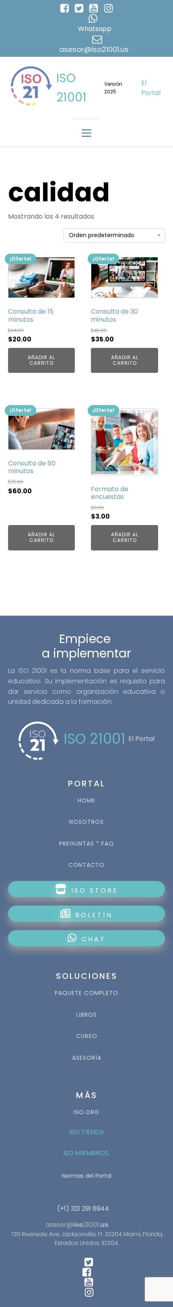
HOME (86, 801)
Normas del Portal (86, 1176)
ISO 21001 (71, 87)
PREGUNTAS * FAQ (86, 844)
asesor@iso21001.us (94, 49)
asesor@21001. (76, 1224)
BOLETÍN (92, 915)
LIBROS (86, 1015)
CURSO (86, 1036)
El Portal (151, 88)
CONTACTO (86, 865)
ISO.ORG (86, 1112)
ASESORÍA (86, 1058)
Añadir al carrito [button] (41, 360)
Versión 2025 (113, 88)
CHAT (94, 939)
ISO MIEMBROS (86, 1153)
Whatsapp (94, 28)
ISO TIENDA (86, 1132)
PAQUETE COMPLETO (86, 993)
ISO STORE (93, 890)
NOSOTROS (86, 822)
